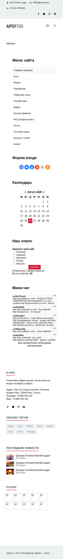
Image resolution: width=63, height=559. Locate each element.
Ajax (20, 426)
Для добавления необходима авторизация (34, 344)
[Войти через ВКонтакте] (26, 167)
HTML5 (29, 426)
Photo (20, 432)
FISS (14, 26)
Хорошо (20, 255)
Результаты (18, 270)
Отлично (21, 252)
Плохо (19, 260)
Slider (10, 432)
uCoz (46, 553)
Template (31, 432)
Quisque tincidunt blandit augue (33, 455)
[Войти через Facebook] (32, 167)
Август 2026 (34, 192)
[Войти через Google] (42, 167)
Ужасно (20, 263)
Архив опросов (35, 270)
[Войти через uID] (21, 167)
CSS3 (39, 426)
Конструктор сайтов (31, 553)
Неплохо (21, 258)
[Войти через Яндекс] (37, 167)
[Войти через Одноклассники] (47, 167)
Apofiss (50, 426)
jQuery (11, 426)
